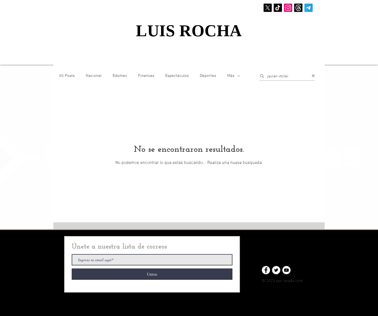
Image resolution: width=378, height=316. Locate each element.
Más (230, 75)
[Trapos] (298, 8)
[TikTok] (278, 8)
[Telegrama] (308, 8)
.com (298, 280)
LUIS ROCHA (189, 31)
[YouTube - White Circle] (286, 270)
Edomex (120, 75)
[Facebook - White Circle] (266, 270)
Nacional (94, 75)
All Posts (67, 75)
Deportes (208, 75)
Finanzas (146, 75)
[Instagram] (288, 8)
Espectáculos (177, 75)
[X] (267, 8)
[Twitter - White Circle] (276, 270)
